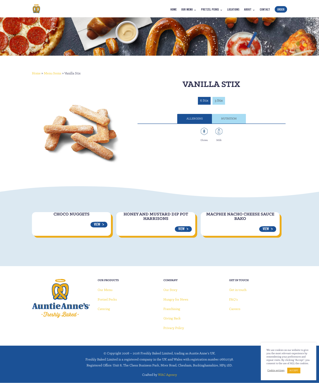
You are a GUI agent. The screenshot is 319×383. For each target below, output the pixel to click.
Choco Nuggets (72, 214)
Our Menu (187, 10)
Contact (265, 10)
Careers (234, 309)
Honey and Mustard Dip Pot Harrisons (156, 216)
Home (173, 10)
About (247, 10)
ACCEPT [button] (293, 370)
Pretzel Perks (210, 10)
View (97, 225)
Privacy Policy (173, 328)
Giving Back (172, 318)
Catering (104, 309)
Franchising (171, 309)
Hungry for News (175, 299)
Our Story (170, 290)
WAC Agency (167, 375)
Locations (233, 10)
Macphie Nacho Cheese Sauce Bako (240, 216)
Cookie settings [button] (275, 370)
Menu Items (52, 73)
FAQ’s (233, 299)
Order (280, 10)
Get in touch (237, 290)
